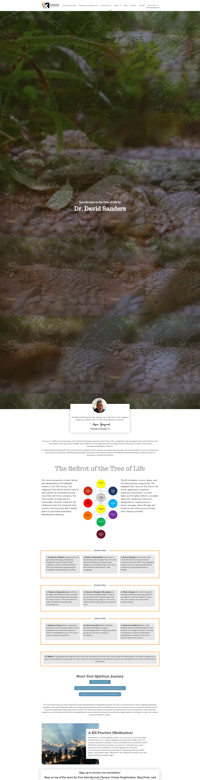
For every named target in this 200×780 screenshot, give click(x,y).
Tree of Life (152, 5)
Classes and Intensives (87, 5)
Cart (110, 10)
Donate (142, 5)
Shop (126, 5)
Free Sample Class (69, 5)
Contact (133, 5)
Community (104, 5)
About (116, 5)
